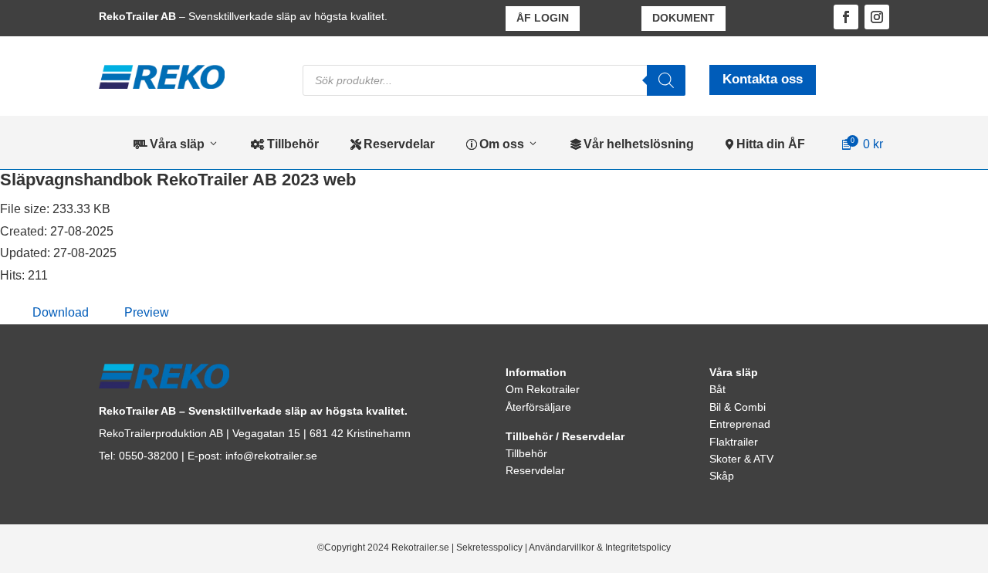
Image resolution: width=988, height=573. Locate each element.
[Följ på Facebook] (846, 17)
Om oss (495, 144)
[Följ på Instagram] (876, 17)
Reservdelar (392, 144)
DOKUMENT (683, 18)
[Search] (666, 80)
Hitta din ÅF (765, 144)
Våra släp (169, 144)
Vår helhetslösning (632, 144)
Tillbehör (285, 144)
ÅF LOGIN (542, 18)
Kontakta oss (762, 79)
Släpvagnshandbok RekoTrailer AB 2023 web (178, 179)
